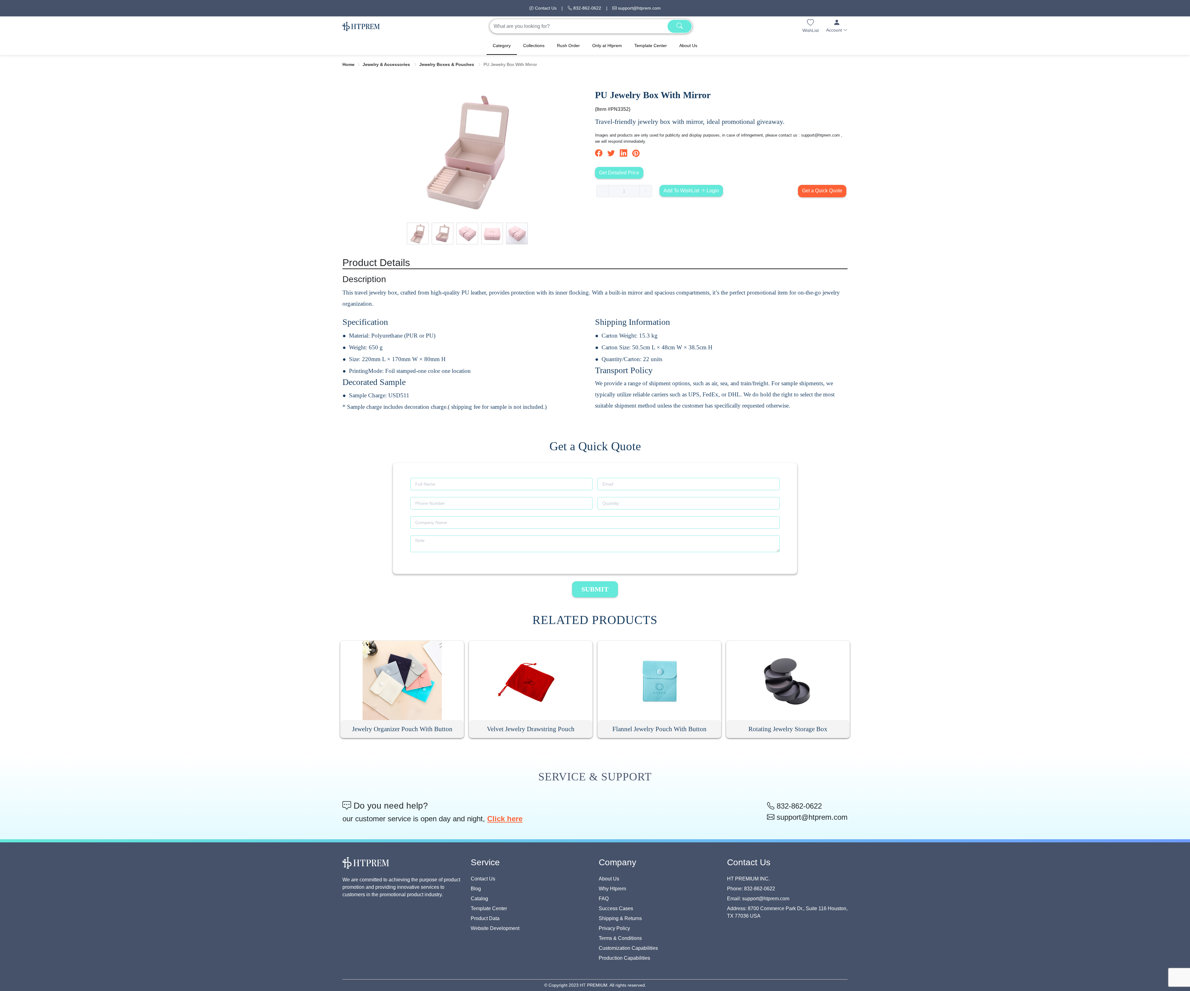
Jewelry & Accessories (387, 64)
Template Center (650, 45)
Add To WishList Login (691, 190)
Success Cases (616, 908)
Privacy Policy (614, 928)
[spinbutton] (624, 191)
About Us (688, 45)
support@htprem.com (639, 8)
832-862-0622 (586, 8)
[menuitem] (502, 45)
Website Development (495, 928)
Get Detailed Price (619, 172)
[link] (348, 64)
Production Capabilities (624, 958)
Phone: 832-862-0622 (751, 888)
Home (348, 64)
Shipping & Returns (620, 918)
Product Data (485, 918)
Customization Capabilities (628, 948)
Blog (476, 888)
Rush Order (568, 45)
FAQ (604, 898)
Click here (504, 818)
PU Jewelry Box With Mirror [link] (510, 64)
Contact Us (545, 8)
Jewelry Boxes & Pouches (447, 64)
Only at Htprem (607, 45)
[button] (837, 26)
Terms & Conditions (620, 938)
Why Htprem (612, 888)
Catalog (479, 898)
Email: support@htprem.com (758, 898)
